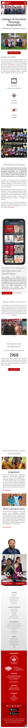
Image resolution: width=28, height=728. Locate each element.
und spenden (14, 117)
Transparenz (14, 596)
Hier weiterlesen (7, 490)
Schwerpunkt (14, 85)
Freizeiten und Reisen (14, 687)
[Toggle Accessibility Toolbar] (25, 725)
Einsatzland (14, 100)
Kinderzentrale (14, 631)
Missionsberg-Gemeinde (14, 628)
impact (14, 629)
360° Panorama (16, 641)
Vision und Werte (14, 610)
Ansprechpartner (14, 638)
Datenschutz (13, 720)
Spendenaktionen (14, 602)
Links (14, 647)
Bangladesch (14, 103)
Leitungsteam (14, 615)
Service (14, 636)
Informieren (14, 115)
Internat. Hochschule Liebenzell (14, 623)
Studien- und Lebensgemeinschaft (14, 626)
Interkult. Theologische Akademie (14, 625)
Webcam (14, 700)
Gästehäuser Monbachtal (14, 688)
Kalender (14, 696)
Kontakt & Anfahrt (14, 640)
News (14, 695)
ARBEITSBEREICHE (14, 622)
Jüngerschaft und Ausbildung (14, 88)
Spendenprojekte (14, 600)
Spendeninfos (14, 603)
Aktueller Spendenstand (14, 597)
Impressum (7, 720)
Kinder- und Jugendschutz (14, 618)
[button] (3, 327)
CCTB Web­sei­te (10, 207)
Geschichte (14, 612)
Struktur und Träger (14, 616)
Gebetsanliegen (14, 697)
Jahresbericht (14, 594)
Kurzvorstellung (14, 609)
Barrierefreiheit (20, 720)
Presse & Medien (14, 643)
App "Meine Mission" (14, 698)
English (14, 646)
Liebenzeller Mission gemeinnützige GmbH (15, 719)
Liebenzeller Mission (14, 607)
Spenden (14, 592)
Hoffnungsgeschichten (14, 599)
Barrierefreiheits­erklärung (11, 722)
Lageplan (10, 641)
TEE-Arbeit (12, 64)
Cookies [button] (20, 722)
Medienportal (14, 632)
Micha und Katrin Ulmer (14, 509)
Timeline (14, 613)
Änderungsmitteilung (14, 644)
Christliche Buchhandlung (14, 689)
